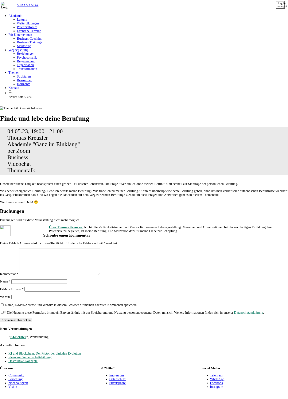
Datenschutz (117, 379)
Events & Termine (29, 31)
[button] (10, 93)
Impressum (116, 375)
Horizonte (23, 84)
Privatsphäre (117, 383)
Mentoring (24, 46)
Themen (13, 72)
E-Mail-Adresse (12, 289)
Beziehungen (25, 53)
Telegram (216, 375)
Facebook (216, 383)
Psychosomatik (27, 57)
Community (16, 375)
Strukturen (24, 76)
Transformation (27, 69)
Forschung (15, 379)
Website (5, 297)
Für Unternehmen (20, 34)
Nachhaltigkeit (18, 383)
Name (5, 281)
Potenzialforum (27, 27)
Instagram (216, 386)
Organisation (25, 65)
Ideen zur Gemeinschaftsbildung (29, 357)
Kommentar (9, 274)
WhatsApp (217, 379)
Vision (12, 386)
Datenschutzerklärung (248, 312)
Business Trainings (29, 42)
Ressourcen (24, 80)
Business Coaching (29, 38)
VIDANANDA (24, 5)
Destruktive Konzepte (23, 361)
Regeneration (26, 61)
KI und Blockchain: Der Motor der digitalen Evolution (44, 353)
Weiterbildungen (28, 23)
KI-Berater (18, 337)
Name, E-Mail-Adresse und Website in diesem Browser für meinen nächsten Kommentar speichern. (71, 305)
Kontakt (13, 88)
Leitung (22, 19)
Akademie (15, 15)
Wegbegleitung (18, 50)
